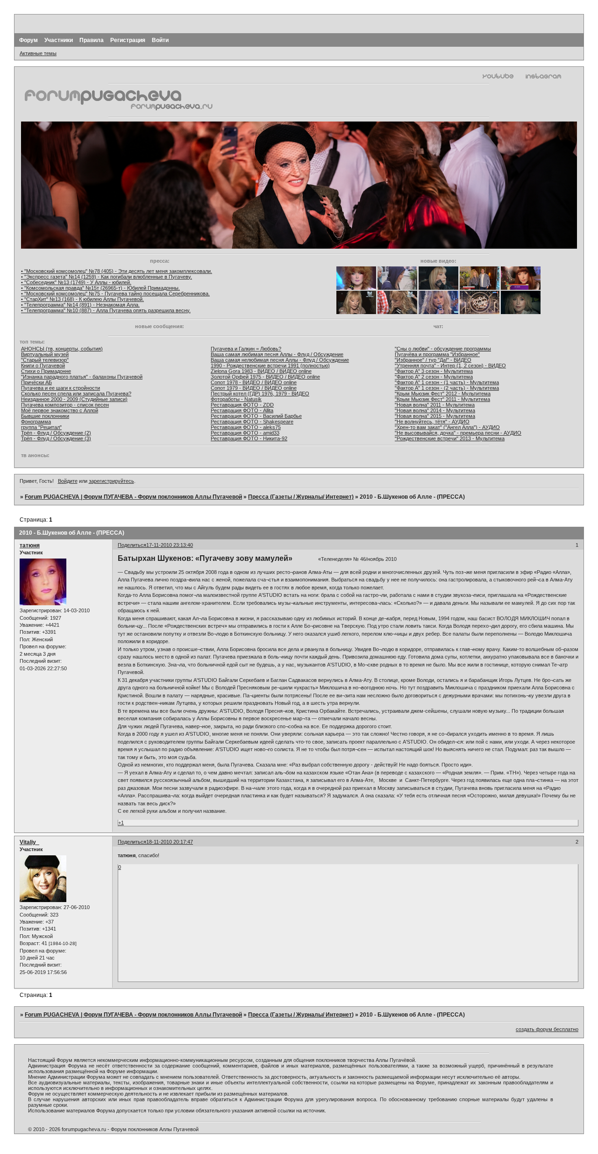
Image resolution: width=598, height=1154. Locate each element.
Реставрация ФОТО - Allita (242, 410)
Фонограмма (36, 421)
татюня (30, 545)
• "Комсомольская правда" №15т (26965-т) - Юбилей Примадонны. (100, 288)
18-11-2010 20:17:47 (169, 842)
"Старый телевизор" (45, 360)
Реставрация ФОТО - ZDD (242, 405)
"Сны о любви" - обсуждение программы (443, 348)
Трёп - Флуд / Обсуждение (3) (56, 438)
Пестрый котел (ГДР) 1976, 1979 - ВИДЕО (260, 393)
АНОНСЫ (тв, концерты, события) (62, 348)
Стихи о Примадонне (46, 371)
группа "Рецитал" (41, 427)
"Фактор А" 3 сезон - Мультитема (434, 371)
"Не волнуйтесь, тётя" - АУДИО (432, 421)
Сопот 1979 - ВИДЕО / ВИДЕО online (254, 388)
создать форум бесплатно (547, 1029)
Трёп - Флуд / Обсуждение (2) (56, 433)
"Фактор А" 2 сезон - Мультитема (434, 377)
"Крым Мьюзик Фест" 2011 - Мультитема (442, 399)
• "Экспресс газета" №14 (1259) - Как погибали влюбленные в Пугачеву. (106, 277)
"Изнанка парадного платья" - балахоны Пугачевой (81, 377)
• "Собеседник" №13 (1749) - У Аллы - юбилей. (76, 282)
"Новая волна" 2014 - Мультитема (435, 410)
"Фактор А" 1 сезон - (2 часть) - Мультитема (447, 388)
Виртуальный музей (45, 354)
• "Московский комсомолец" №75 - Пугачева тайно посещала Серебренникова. (115, 293)
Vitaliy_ (29, 842)
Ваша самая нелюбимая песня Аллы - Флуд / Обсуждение (280, 360)
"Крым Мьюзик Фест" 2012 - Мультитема (443, 393)
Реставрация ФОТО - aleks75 (246, 427)
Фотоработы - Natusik (236, 399)
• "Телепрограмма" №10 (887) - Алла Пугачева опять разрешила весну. (106, 310)
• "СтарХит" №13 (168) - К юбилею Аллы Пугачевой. (82, 299)
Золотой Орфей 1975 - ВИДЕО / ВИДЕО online (265, 377)
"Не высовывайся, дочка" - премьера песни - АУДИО (458, 433)
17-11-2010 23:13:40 (169, 545)
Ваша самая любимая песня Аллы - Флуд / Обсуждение (277, 354)
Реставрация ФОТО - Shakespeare (252, 421)
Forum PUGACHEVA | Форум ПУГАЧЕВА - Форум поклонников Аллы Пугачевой (133, 497)
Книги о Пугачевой (43, 365)
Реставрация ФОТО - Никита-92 (249, 438)
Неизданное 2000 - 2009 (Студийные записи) (74, 399)
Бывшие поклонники (45, 416)
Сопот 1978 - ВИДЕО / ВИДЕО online (254, 382)
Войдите (68, 481)
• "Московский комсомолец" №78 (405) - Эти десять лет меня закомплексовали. (116, 271)
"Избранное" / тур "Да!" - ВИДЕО (433, 360)
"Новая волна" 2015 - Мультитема (435, 416)
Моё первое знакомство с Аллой (59, 410)
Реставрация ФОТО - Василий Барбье (256, 416)
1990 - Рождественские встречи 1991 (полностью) (270, 365)
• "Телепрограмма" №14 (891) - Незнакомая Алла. (80, 305)
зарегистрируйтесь (111, 481)
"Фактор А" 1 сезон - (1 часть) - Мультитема (447, 382)
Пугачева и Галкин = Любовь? (246, 348)
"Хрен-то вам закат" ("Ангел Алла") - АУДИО (447, 427)
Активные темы (38, 53)
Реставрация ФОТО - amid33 (245, 433)
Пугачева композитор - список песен (65, 405)
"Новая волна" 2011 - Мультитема (435, 405)
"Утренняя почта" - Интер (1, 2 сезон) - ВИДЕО (450, 365)
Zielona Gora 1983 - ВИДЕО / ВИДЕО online (261, 371)
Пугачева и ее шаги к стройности (60, 388)
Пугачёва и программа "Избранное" (437, 354)
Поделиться (132, 545)
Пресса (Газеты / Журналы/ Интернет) (301, 497)
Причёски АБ (36, 382)
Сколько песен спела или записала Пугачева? (76, 393)
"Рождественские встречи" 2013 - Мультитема (450, 438)
